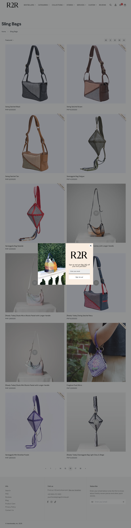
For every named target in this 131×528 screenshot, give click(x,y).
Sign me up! (79, 277)
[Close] (90, 245)
